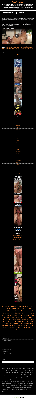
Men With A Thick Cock (10, 323)
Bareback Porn (21, 306)
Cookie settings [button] (16, 397)
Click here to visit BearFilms (7, 41)
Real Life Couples (18, 160)
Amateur (18, 118)
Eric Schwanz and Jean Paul (18, 237)
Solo (18, 166)
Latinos (18, 147)
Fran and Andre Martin (5, 351)
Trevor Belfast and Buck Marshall (18, 235)
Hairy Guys (16, 49)
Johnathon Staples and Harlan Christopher (8, 355)
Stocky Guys (25, 46)
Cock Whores (30, 47)
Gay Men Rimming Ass (13, 315)
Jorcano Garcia (20, 49)
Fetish (19, 46)
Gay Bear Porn (16, 48)
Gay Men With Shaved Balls (19, 317)
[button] (30, 29)
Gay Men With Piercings (8, 317)
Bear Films (11, 46)
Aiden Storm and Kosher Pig (6, 349)
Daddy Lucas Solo (18, 241)
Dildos (18, 138)
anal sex (7, 47)
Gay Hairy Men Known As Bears (24, 48)
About (18, 56)
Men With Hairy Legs (20, 323)
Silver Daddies (8, 327)
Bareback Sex (29, 306)
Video (28, 46)
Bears (14, 46)
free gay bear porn (11, 48)
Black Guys (18, 129)
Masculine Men (18, 151)
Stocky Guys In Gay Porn (8, 52)
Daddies (16, 46)
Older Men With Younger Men (19, 325)
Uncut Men (31, 327)
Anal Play (7, 46)
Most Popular (29, 323)
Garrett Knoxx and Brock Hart (7, 353)
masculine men (30, 319)
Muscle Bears (18, 153)
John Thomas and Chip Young (18, 239)
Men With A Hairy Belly (27, 49)
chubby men (23, 47)
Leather (18, 149)
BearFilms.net (18, 2)
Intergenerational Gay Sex (16, 319)
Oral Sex (25, 325)
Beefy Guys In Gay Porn (16, 47)
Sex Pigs (21, 46)
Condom (18, 131)
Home (18, 54)
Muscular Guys (18, 155)
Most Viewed (5, 325)
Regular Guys (18, 162)
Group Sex (18, 142)
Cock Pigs (26, 47)
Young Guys (18, 173)
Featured (6, 48)
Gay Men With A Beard (10, 49)
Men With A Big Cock (7, 321)
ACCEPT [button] (22, 397)
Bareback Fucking (11, 306)
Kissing (22, 319)
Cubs (19, 372)
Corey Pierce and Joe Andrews (7, 344)
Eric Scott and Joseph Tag (6, 347)
